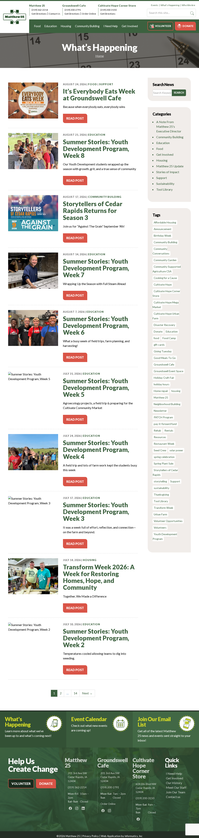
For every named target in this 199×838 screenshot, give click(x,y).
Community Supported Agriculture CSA (167, 269)
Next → (87, 693)
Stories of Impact (167, 172)
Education (51, 26)
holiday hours (161, 384)
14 (75, 693)
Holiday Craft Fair (164, 377)
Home (99, 56)
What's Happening (170, 5)
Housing (66, 26)
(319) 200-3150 (108, 9)
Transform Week (163, 507)
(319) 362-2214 (39, 9)
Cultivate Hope (163, 284)
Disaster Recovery (164, 325)
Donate (188, 26)
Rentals (168, 430)
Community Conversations (161, 251)
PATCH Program (163, 417)
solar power (176, 450)
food (156, 338)
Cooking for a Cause (165, 278)
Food (37, 26)
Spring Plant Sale (163, 463)
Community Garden (165, 260)
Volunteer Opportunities (168, 521)
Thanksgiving (161, 494)
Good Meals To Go (165, 358)
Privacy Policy (90, 836)
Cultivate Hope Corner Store (117, 5)
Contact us (173, 797)
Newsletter (160, 410)
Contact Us (54, 13)
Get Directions (39, 13)
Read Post (75, 118)
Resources (160, 437)
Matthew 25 (37, 5)
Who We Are (188, 5)
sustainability (161, 488)
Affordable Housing (165, 222)
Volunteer (163, 26)
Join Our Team (175, 792)
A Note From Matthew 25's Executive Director (168, 126)
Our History (174, 783)
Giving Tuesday (163, 351)
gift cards (159, 344)
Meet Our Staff (176, 787)
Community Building (87, 26)
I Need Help (110, 26)
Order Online (89, 13)
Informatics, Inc (133, 836)
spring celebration (164, 457)
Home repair (161, 391)
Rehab (157, 430)
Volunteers (160, 527)
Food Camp (169, 338)
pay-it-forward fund (165, 424)
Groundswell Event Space (168, 371)
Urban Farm (160, 514)
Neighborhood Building (167, 404)
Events (154, 5)
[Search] (192, 13)
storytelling (160, 481)
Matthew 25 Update (169, 166)
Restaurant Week (164, 443)
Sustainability (165, 183)
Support (106, 84)
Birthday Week (162, 235)
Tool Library (164, 189)
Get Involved (130, 26)
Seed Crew (160, 450)
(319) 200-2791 (73, 9)
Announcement (162, 229)
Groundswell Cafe (74, 5)
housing (175, 391)
